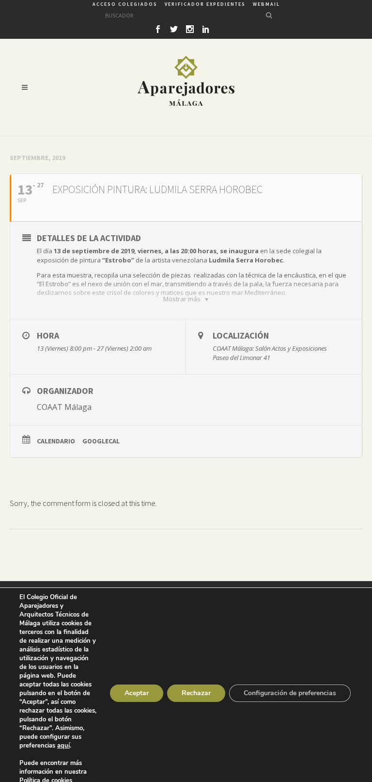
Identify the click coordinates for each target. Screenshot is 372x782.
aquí (63, 745)
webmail (266, 4)
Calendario (56, 441)
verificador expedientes (205, 4)
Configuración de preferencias (290, 693)
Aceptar (136, 693)
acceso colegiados (125, 4)
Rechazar (196, 693)
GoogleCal (101, 441)
